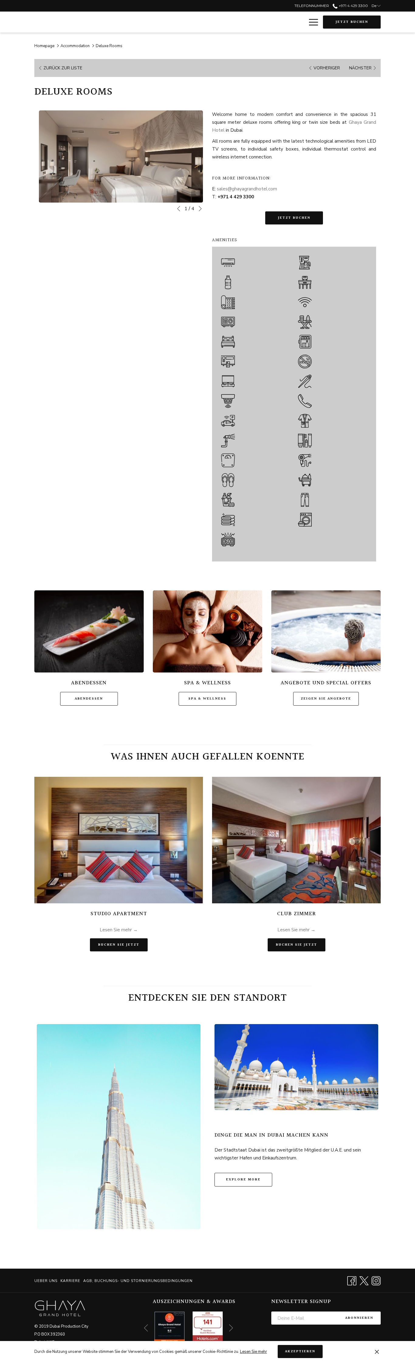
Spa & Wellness (207, 699)
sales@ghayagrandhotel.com (247, 189)
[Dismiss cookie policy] (377, 1351)
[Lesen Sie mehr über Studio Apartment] (118, 840)
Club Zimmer (296, 913)
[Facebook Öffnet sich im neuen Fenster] (351, 1280)
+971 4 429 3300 (353, 5)
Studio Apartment (119, 913)
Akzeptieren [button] (300, 1351)
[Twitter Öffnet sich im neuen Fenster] (364, 1280)
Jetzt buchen (352, 22)
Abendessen (89, 699)
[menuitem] (46, 1281)
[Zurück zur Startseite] (53, 22)
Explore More (243, 1180)
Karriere (70, 1280)
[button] (121, 156)
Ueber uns (45, 1280)
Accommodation (75, 46)
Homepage (44, 46)
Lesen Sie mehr (253, 1351)
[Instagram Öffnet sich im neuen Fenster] (376, 1280)
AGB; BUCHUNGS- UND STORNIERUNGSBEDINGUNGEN (138, 1280)
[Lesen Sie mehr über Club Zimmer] (296, 840)
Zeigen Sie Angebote (326, 699)
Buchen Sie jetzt (123, 945)
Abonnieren (359, 1318)
